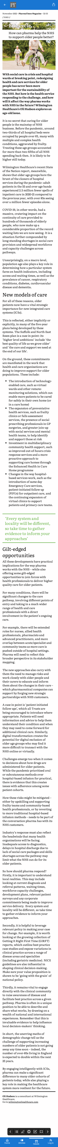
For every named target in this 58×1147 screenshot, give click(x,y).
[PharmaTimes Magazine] (30, 5)
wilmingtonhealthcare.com (23, 1101)
